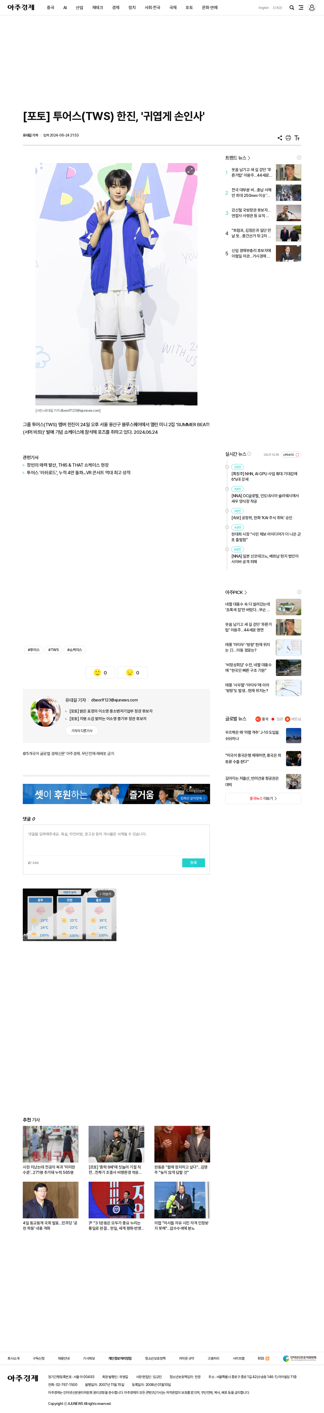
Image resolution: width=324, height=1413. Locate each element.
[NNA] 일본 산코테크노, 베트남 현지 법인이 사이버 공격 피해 (264, 559)
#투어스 (33, 650)
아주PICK (234, 592)
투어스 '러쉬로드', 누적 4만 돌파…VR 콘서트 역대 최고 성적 (78, 472)
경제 (115, 7)
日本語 (277, 8)
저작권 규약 (186, 1358)
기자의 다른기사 (81, 731)
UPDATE (289, 455)
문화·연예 (210, 7)
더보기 (249, 800)
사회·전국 (152, 7)
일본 (280, 719)
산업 (79, 7)
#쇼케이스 (74, 650)
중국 (50, 7)
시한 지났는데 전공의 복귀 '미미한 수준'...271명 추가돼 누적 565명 (49, 1170)
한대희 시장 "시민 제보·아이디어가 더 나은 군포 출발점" (266, 537)
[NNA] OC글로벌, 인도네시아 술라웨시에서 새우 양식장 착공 (265, 498)
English (264, 8)
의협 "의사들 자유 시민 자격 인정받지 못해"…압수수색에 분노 (181, 1226)
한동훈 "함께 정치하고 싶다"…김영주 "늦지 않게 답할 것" (181, 1170)
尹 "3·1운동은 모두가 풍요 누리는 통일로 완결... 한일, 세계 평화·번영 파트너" (115, 1226)
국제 (173, 7)
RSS (261, 1358)
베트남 (296, 719)
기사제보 (89, 1358)
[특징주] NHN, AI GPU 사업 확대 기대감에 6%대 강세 (264, 476)
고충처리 (213, 1358)
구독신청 (38, 1358)
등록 (193, 862)
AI (65, 7)
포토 (189, 7)
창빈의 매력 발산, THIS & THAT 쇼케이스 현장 (68, 465)
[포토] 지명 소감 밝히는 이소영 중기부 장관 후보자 (108, 718)
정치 (132, 7)
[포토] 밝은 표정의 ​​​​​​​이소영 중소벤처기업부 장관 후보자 (110, 711)
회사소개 (13, 1358)
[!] (299, 157)
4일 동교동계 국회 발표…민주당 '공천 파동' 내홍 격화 (50, 1226)
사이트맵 (239, 1358)
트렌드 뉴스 (235, 158)
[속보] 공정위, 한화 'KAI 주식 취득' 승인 (261, 517)
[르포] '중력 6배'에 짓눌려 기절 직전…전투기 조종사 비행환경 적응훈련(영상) (115, 1170)
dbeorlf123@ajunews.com (114, 700)
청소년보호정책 (155, 1358)
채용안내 (64, 1358)
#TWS (53, 650)
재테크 (97, 7)
